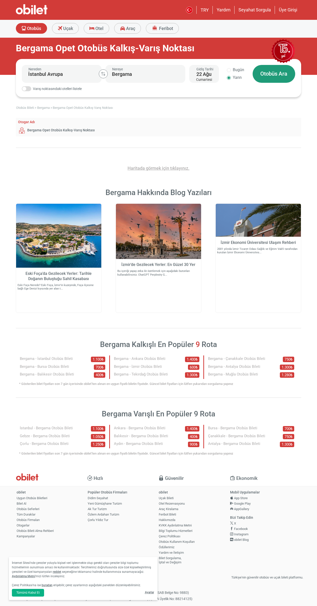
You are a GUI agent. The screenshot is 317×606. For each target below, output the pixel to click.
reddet (57, 572)
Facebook (240, 529)
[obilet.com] (43, 13)
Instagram (240, 534)
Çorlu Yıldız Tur (98, 520)
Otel (99, 28)
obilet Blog (241, 540)
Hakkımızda (167, 520)
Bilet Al (21, 503)
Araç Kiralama (168, 509)
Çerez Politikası (169, 536)
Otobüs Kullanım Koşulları (177, 542)
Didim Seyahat (98, 498)
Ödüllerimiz (166, 547)
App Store (240, 498)
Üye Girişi (288, 9)
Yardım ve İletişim (171, 552)
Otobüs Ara (273, 74)
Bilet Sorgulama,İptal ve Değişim (170, 560)
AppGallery (241, 509)
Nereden (34, 69)
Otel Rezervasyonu (172, 503)
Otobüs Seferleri (28, 509)
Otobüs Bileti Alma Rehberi (35, 531)
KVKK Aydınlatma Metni (175, 525)
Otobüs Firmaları (28, 520)
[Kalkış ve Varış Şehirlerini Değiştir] (103, 73)
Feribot (165, 28)
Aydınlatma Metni (23, 576)
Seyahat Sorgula (254, 9)
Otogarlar (23, 525)
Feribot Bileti (167, 514)
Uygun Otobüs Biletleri (32, 498)
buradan (47, 585)
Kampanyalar (26, 536)
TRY (205, 10)
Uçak (67, 28)
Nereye (117, 69)
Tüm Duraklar (26, 514)
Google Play (242, 503)
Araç (130, 28)
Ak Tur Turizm (97, 509)
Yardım (224, 9)
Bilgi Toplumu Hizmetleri (175, 531)
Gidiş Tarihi (204, 69)
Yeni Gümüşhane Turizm (105, 503)
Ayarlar (149, 592)
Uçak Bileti (166, 498)
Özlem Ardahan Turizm (103, 514)
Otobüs (33, 28)
